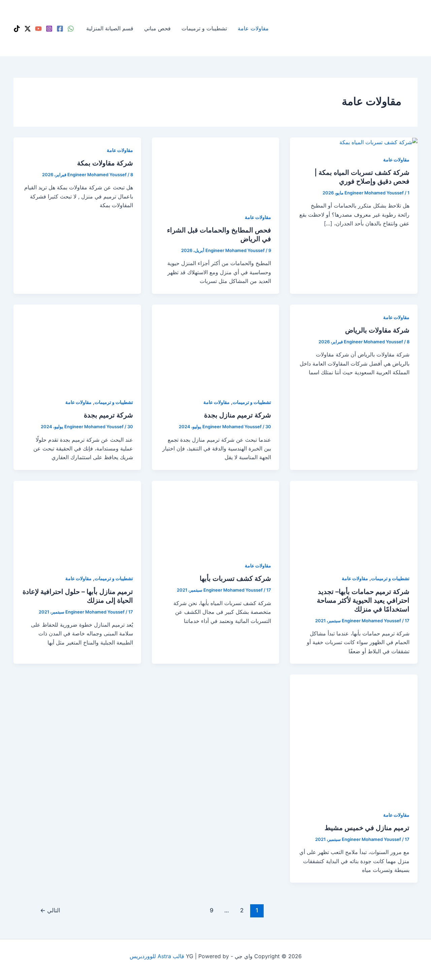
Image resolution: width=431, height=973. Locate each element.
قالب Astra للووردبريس (157, 956)
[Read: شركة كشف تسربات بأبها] (215, 516)
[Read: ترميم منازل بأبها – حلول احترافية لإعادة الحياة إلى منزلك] (77, 522)
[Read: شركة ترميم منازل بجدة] (215, 346)
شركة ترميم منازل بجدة (237, 415)
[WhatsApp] (70, 28)
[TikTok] (16, 28)
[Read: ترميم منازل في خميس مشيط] (354, 737)
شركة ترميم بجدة (108, 415)
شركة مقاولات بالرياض (377, 330)
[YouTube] (38, 28)
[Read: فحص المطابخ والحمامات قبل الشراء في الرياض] (215, 170)
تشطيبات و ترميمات (204, 28)
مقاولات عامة (253, 28)
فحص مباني (157, 28)
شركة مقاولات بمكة (105, 163)
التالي (50, 910)
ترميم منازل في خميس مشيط (367, 828)
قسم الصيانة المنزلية (109, 28)
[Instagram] (49, 28)
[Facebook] (60, 28)
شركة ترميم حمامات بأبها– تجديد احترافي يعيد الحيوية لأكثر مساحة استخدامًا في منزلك (363, 600)
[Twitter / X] (27, 28)
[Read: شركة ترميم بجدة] (77, 346)
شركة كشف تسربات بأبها (235, 578)
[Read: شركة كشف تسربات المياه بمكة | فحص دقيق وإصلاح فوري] (378, 141)
